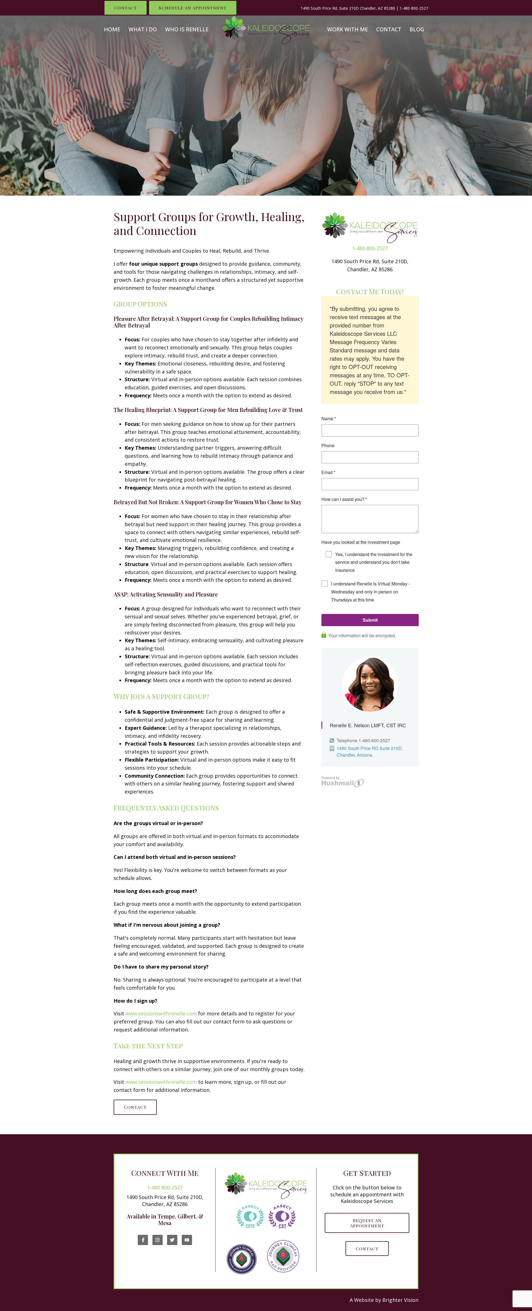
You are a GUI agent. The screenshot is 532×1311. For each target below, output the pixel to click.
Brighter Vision (400, 1300)
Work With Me (347, 29)
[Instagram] (157, 1240)
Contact (125, 8)
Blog (417, 29)
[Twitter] (172, 1240)
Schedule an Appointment (193, 8)
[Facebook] (143, 1240)
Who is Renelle (187, 29)
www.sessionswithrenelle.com (161, 1013)
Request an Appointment (367, 1222)
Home (112, 29)
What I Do (143, 29)
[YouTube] (187, 1240)
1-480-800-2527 (414, 8)
